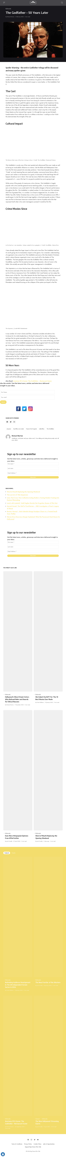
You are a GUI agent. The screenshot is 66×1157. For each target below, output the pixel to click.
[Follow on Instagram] (31, 1139)
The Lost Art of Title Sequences (17, 495)
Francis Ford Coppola (31, 429)
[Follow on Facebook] (28, 1139)
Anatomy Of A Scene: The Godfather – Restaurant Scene (32, 381)
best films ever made (18, 429)
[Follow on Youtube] (37, 1139)
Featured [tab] (7, 853)
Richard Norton (10, 16)
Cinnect (37, 1119)
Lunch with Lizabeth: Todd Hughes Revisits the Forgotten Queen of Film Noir (32, 503)
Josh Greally (9, 841)
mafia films (41, 429)
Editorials (8, 9)
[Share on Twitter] (10, 421)
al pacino (9, 429)
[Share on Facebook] (7, 421)
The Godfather (50, 429)
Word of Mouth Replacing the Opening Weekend (23, 492)
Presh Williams (40, 702)
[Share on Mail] (14, 421)
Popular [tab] (13, 853)
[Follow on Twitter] (34, 1139)
